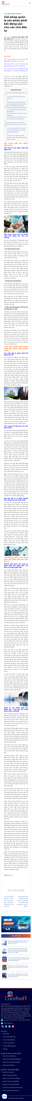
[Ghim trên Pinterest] (20, 890)
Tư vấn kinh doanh (13, 14)
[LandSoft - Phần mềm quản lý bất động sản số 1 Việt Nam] (10, 3)
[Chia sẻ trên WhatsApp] (9, 890)
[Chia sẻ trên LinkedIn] (23, 890)
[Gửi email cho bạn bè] (17, 890)
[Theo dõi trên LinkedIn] (9, 1026)
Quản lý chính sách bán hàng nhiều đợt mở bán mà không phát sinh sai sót (18, 967)
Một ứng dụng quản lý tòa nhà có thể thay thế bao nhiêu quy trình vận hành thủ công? (18, 942)
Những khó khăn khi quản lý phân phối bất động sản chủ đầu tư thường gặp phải (16, 130)
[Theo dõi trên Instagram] (6, 1026)
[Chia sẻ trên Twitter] (14, 890)
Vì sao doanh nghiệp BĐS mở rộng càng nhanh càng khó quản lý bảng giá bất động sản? (18, 975)
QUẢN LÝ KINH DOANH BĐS (11, 1053)
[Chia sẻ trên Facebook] (11, 890)
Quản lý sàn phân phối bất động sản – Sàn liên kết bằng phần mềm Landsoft (17, 137)
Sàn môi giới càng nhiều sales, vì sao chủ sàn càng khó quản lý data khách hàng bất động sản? (18, 959)
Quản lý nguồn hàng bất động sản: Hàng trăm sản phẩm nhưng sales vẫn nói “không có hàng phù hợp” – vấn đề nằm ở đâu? (18, 950)
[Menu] (30, 3)
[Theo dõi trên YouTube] (13, 1026)
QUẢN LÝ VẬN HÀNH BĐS (10, 1069)
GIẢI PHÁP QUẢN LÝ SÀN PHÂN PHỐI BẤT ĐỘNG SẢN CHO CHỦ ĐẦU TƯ (15, 124)
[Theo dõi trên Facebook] (2, 1026)
